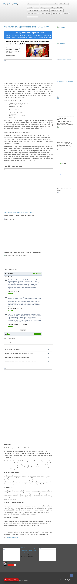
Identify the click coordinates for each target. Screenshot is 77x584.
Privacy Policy (57, 13)
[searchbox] (28, 343)
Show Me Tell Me (33, 10)
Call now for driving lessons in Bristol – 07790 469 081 (27, 27)
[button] (28, 349)
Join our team (24, 552)
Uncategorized (19, 29)
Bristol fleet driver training (28, 548)
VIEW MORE (23, 330)
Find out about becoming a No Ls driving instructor (19, 212)
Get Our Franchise (33, 13)
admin (13, 29)
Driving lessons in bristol (12, 537)
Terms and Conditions (56, 10)
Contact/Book (44, 10)
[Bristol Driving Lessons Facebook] (71, 575)
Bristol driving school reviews (29, 550)
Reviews (66, 13)
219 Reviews (9, 273)
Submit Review (32, 17)
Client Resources (45, 13)
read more (17, 289)
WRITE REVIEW (37, 334)
